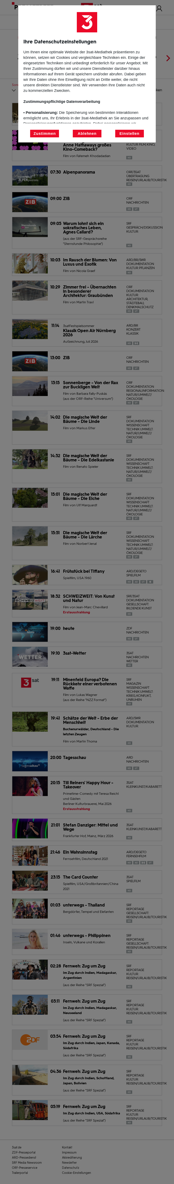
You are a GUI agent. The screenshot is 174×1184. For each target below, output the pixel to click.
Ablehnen (87, 133)
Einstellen (129, 133)
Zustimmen (45, 133)
